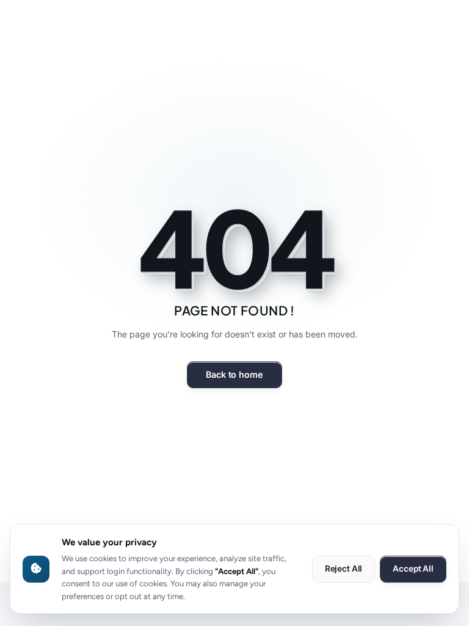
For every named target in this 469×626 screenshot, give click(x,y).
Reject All (344, 568)
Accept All (413, 568)
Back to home (234, 374)
